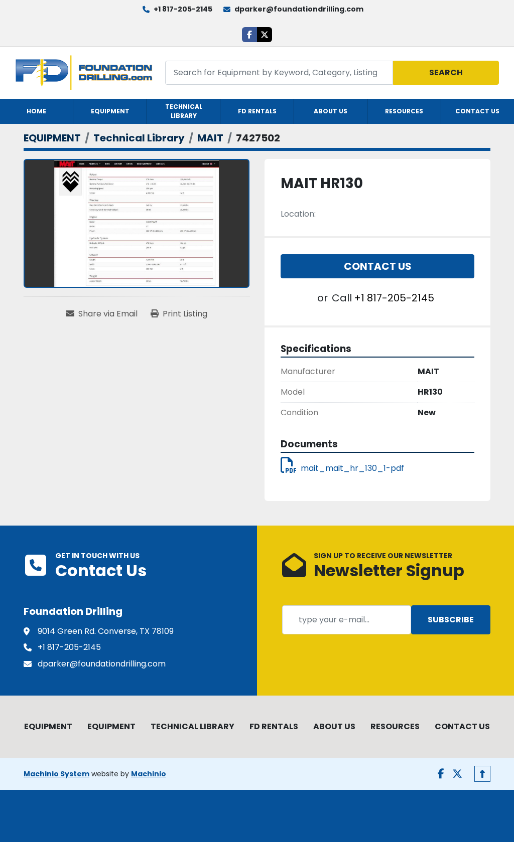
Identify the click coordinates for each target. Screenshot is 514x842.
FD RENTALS (257, 111)
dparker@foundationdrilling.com (298, 9)
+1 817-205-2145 (183, 9)
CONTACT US (477, 111)
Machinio (148, 774)
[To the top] (482, 774)
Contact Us (378, 266)
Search (446, 72)
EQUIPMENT (110, 111)
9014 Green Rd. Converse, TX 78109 (106, 631)
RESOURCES (404, 111)
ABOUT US (330, 111)
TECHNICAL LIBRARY (183, 111)
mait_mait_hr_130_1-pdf (352, 468)
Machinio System (56, 774)
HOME (36, 111)
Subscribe (451, 619)
